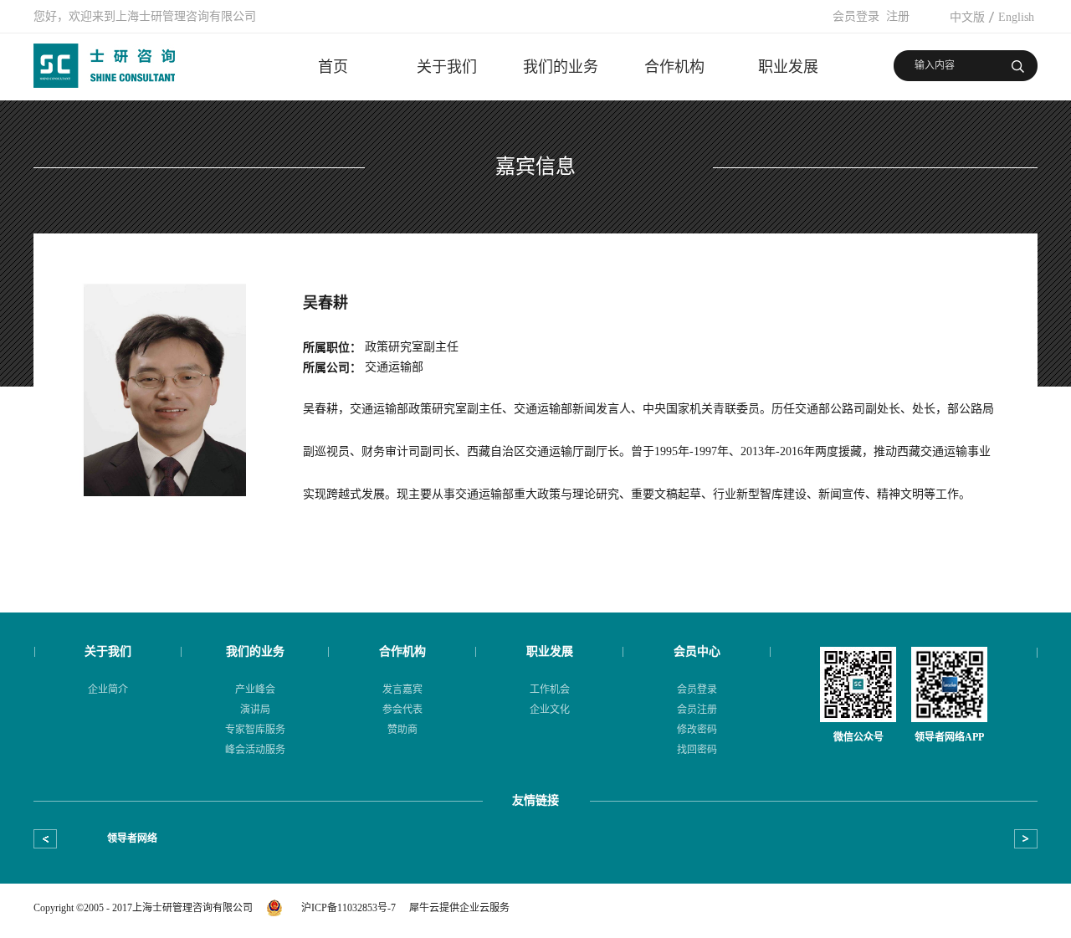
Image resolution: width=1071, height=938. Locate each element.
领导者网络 (132, 838)
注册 (898, 16)
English (1016, 17)
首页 (333, 67)
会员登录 (856, 16)
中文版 (967, 17)
